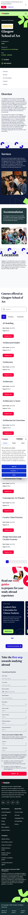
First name (5, 675)
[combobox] (4, 691)
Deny (14, 475)
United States (5, 830)
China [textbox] (3, 744)
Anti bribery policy (6, 842)
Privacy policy (14, 911)
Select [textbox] (4, 704)
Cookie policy (23, 911)
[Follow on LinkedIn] (3, 802)
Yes (4, 7)
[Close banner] (25, 439)
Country (4, 741)
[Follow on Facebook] (8, 802)
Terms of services (4, 911)
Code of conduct (6, 845)
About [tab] (23, 443)
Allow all (14, 466)
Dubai (3, 821)
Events (17, 824)
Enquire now (8, 336)
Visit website (7, 63)
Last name (5, 682)
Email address (5, 695)
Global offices (5, 839)
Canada (3, 818)
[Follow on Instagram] (17, 802)
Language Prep (19, 818)
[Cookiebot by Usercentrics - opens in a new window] (17, 439)
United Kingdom (6, 812)
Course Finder (19, 812)
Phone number (6, 689)
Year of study (5, 708)
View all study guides (13, 646)
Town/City (5, 748)
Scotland (6, 59)
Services (17, 815)
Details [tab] (14, 443)
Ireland (3, 824)
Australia (4, 815)
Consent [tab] (5, 443)
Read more (8, 631)
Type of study (6, 714)
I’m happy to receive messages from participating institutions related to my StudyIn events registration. (15, 768)
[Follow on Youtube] (13, 802)
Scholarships (18, 821)
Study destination (7, 727)
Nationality (5, 702)
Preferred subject (6, 721)
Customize (13, 470)
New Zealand (5, 827)
